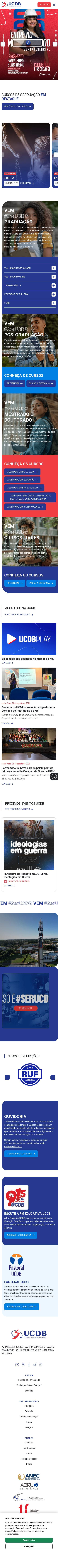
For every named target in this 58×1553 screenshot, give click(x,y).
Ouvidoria (29, 1442)
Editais (29, 1453)
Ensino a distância (39, 383)
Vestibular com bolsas (17, 268)
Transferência (12, 285)
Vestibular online (14, 276)
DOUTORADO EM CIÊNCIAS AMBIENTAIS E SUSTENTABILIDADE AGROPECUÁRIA (30, 497)
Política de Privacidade (29, 1380)
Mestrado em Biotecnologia (23, 487)
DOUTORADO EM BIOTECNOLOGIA (23, 507)
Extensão (29, 1411)
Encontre (29, 1390)
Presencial (13, 383)
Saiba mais (25, 183)
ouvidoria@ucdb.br (13, 1146)
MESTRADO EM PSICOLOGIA (21, 471)
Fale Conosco (29, 1448)
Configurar (29, 1546)
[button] (54, 776)
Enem (7, 303)
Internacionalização (29, 1416)
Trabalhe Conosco (29, 1459)
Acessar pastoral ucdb (20, 1306)
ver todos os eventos (17, 809)
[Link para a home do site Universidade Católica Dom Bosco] (29, 1334)
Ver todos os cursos (16, 106)
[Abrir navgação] (54, 4)
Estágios (29, 1427)
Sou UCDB (44, 5)
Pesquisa (29, 1406)
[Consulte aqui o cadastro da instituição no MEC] (30, 1074)
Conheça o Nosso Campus (29, 1385)
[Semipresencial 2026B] (29, 44)
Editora (29, 1422)
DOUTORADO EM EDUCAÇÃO (21, 479)
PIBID (29, 1464)
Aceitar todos (29, 1540)
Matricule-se (11, 183)
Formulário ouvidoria (19, 1153)
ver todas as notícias (17, 614)
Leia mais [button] (6, 663)
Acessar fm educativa (19, 1235)
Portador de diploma (16, 294)
